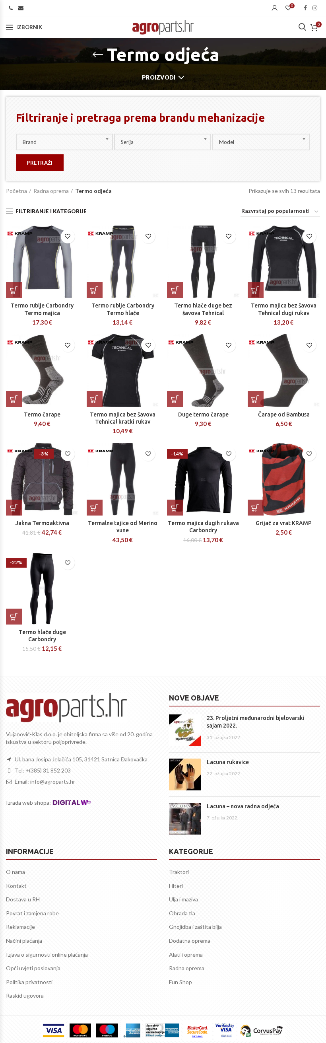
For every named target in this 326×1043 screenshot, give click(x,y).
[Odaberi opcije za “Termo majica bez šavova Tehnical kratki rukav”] (95, 399)
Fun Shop (180, 982)
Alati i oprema (186, 954)
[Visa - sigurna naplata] (53, 1030)
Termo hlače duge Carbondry (42, 635)
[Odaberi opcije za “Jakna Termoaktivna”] (14, 508)
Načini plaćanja (24, 940)
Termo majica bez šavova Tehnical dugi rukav (283, 309)
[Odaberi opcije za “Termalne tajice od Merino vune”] (95, 508)
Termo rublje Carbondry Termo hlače (122, 309)
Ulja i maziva (183, 899)
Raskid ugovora (25, 995)
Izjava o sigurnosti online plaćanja (47, 954)
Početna (16, 190)
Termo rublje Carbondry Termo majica (42, 309)
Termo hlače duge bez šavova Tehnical (203, 309)
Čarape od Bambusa (284, 414)
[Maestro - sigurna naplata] (107, 1030)
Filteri (176, 885)
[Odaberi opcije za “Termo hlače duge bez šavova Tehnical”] (175, 290)
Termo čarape (42, 414)
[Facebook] (305, 8)
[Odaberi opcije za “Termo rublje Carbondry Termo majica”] (14, 290)
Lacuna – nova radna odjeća (243, 806)
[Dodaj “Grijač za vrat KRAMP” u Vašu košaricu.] (256, 508)
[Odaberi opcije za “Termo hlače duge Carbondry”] (14, 617)
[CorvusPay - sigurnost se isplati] (261, 1030)
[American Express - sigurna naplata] (131, 1030)
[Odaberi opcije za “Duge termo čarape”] (175, 399)
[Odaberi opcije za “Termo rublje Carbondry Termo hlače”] (95, 290)
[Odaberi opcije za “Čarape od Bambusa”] (256, 399)
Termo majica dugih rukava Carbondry (203, 526)
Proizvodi (159, 77)
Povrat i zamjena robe (32, 913)
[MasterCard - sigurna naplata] (80, 1030)
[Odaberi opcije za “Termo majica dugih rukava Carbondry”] (175, 508)
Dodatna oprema (189, 940)
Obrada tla (182, 913)
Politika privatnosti (29, 982)
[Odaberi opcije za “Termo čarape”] (14, 399)
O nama (15, 871)
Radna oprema (51, 190)
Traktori (179, 871)
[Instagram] (315, 8)
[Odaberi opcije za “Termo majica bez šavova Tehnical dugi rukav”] (256, 290)
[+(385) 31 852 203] (10, 8)
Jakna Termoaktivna (42, 523)
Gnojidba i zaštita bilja (195, 926)
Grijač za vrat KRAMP (284, 523)
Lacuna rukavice (228, 762)
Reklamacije (20, 926)
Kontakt (16, 885)
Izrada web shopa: (29, 802)
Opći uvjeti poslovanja (33, 968)
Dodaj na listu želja (68, 236)
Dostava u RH (23, 899)
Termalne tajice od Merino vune (122, 526)
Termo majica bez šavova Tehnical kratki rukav (122, 418)
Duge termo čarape (203, 414)
